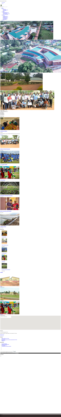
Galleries (1, 272)
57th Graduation (3, 261)
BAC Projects (4, 10)
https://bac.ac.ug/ (2, 334)
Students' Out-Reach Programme (5, 344)
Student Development (5, 16)
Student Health (4, 19)
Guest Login (3, 2)
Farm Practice (1, 300)
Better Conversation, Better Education (5, 211)
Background (4, 9)
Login (2, 3)
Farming (1, 286)
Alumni (4, 15)
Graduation (1, 314)
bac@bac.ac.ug (2, 335)
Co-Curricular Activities (3, 164)
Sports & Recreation (5, 18)
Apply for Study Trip (5, 14)
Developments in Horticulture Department (6, 195)
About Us (3, 8)
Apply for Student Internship (6, 13)
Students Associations (5, 17)
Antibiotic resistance (3, 226)
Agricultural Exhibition (4, 343)
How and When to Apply (6, 12)
